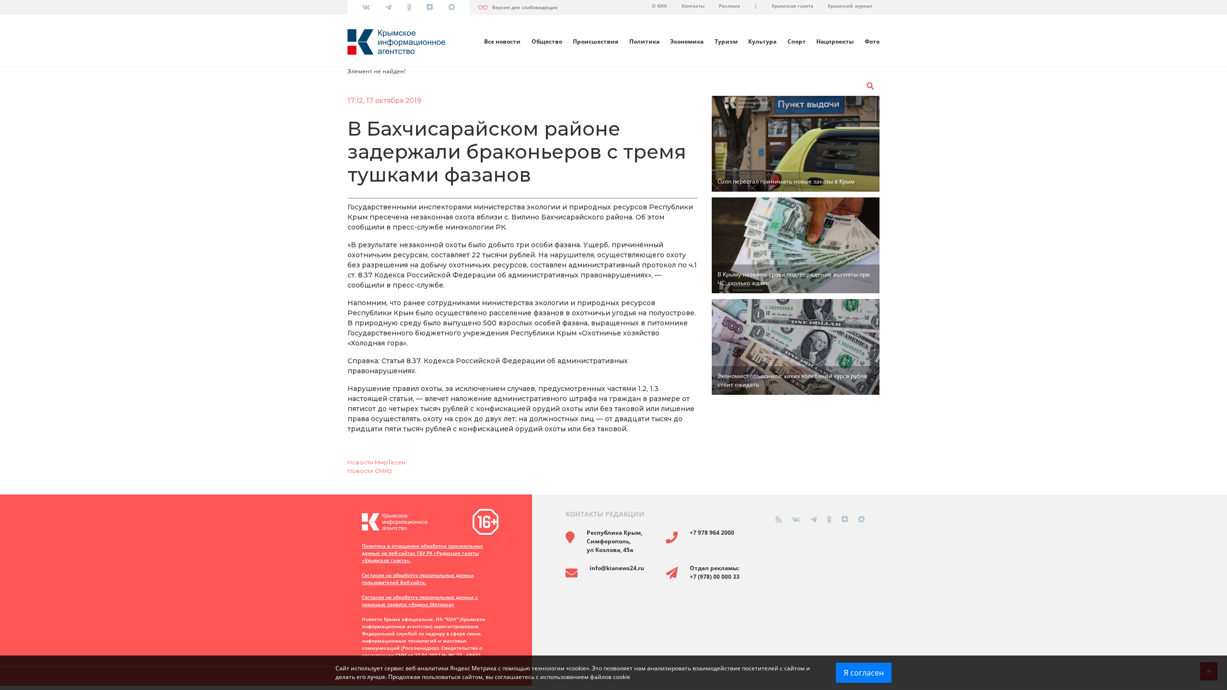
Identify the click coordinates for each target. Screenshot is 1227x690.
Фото (872, 41)
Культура (762, 41)
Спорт (796, 41)
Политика (644, 41)
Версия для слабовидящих (525, 7)
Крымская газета (792, 5)
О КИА (659, 5)
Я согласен (864, 672)
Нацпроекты (835, 41)
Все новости (502, 41)
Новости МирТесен (376, 462)
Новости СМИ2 (369, 470)
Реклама (729, 5)
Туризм (726, 41)
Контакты (693, 5)
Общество (547, 41)
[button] (870, 86)
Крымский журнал (850, 5)
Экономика (687, 41)
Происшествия (595, 41)
